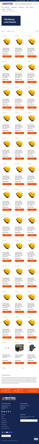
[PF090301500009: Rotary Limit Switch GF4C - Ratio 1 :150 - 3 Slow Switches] (31, 194)
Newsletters (9, 9)
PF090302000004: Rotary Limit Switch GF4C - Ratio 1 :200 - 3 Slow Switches (7, 229)
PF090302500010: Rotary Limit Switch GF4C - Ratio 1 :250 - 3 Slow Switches (31, 229)
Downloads (4, 9)
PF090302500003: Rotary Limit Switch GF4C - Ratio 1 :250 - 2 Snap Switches (7, 305)
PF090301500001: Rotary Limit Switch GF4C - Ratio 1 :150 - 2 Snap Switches (19, 203)
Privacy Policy (4, 420)
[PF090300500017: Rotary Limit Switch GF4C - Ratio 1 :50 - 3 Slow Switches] (19, 118)
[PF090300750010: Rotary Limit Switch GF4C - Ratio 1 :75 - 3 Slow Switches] (31, 143)
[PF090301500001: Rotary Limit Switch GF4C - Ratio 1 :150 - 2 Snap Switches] (19, 194)
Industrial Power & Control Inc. (8, 440)
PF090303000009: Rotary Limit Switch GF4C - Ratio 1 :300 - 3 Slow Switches (19, 331)
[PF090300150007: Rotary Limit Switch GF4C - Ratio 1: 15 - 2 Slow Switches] (19, 41)
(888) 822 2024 (12, 11)
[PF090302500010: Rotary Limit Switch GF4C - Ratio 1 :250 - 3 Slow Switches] (31, 220)
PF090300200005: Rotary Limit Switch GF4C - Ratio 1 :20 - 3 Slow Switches (19, 75)
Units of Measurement (5, 428)
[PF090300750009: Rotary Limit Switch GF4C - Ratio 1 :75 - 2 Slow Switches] (19, 143)
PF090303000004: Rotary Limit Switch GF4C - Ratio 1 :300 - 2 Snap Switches (19, 280)
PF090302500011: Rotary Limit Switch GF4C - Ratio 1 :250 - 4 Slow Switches (19, 305)
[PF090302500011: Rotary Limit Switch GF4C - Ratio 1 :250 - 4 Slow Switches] (19, 296)
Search (3, 416)
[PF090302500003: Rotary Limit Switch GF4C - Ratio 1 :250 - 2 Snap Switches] (7, 296)
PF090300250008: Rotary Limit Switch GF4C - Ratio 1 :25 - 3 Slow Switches (31, 101)
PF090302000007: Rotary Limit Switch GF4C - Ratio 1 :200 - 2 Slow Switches (19, 229)
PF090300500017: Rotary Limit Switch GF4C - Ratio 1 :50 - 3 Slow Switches (19, 127)
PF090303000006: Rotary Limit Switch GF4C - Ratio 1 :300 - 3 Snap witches (7, 280)
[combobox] (24, 4)
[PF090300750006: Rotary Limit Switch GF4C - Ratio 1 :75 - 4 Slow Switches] (7, 143)
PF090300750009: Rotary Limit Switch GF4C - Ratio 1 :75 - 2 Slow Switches (19, 152)
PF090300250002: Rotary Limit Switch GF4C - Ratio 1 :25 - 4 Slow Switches (6, 101)
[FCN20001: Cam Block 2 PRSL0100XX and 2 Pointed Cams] (19, 347)
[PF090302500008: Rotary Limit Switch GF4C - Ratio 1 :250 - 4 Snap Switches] (7, 245)
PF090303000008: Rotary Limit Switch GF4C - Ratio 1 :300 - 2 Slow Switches (7, 331)
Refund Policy (4, 424)
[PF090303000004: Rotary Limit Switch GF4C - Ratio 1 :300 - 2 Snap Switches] (19, 271)
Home (3, 7)
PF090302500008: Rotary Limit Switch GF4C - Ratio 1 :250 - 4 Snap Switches (7, 254)
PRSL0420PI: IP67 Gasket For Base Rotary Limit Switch (7, 356)
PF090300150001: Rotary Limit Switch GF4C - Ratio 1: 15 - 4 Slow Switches (6, 50)
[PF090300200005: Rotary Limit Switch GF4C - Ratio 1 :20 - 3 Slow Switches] (19, 66)
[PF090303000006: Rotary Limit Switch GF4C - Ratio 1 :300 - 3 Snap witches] (7, 271)
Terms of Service (4, 426)
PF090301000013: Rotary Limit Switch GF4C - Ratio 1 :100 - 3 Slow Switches (31, 178)
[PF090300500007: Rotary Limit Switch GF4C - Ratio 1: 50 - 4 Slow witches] (7, 118)
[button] (37, 4)
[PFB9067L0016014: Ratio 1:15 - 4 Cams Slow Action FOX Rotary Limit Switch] (31, 347)
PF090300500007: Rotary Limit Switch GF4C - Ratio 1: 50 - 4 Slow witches (6, 127)
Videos (27, 7)
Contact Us (32, 7)
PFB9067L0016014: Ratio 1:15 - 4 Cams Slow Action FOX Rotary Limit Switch (31, 357)
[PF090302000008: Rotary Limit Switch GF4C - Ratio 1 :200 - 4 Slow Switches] (19, 245)
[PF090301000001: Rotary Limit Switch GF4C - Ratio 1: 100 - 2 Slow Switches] (7, 169)
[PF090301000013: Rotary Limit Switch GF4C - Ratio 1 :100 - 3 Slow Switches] (31, 169)
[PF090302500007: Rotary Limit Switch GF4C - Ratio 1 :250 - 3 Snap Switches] (31, 271)
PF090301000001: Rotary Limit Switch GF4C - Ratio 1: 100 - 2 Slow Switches (7, 178)
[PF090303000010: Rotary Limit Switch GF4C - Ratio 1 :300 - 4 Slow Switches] (31, 322)
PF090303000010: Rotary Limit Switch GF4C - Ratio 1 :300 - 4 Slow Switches (31, 331)
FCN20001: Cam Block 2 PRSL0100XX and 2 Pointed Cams (19, 356)
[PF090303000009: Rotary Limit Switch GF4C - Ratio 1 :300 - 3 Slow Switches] (19, 322)
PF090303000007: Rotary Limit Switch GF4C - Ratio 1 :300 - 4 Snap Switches (31, 254)
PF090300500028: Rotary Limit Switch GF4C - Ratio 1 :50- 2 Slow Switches (31, 127)
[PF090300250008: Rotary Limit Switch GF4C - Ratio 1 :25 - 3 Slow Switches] (31, 92)
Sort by (8, 31)
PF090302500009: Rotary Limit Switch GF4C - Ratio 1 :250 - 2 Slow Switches (31, 305)
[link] (31, 368)
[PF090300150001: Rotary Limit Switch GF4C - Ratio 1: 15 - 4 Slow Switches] (7, 41)
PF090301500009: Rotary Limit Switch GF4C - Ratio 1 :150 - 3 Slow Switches (31, 203)
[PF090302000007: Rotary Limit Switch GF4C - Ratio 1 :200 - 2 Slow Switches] (19, 220)
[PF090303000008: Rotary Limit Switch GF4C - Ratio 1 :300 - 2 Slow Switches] (7, 322)
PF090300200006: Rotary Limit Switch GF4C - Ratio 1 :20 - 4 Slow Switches (31, 75)
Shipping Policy (4, 422)
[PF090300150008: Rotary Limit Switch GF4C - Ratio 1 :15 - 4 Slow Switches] (31, 41)
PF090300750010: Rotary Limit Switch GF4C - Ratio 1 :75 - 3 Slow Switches (31, 152)
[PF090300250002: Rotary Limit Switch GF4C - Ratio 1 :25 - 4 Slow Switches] (7, 92)
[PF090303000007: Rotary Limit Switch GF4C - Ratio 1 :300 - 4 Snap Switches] (31, 245)
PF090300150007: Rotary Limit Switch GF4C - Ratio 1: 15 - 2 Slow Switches (19, 50)
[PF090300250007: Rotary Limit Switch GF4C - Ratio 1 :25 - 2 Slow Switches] (19, 92)
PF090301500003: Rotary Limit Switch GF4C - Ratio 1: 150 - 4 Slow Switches (7, 203)
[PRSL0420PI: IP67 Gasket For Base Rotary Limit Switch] (7, 347)
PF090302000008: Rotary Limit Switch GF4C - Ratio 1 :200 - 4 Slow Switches (19, 254)
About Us (28, 0)
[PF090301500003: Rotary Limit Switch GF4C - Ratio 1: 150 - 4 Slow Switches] (7, 194)
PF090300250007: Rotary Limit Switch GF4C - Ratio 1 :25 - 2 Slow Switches (19, 101)
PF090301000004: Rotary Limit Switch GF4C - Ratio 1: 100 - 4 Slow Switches (19, 178)
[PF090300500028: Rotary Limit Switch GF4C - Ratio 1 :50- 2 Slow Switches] (31, 118)
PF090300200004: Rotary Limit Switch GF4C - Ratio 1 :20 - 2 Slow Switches (6, 75)
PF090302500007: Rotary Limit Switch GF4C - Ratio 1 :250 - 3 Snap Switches (31, 280)
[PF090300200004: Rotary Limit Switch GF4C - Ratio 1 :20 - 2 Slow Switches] (7, 66)
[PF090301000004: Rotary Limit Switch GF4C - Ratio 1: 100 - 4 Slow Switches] (19, 169)
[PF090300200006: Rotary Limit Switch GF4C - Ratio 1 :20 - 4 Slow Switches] (31, 66)
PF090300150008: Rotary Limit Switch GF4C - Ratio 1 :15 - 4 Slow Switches (31, 50)
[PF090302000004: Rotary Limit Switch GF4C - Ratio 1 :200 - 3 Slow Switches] (7, 220)
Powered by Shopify (14, 440)
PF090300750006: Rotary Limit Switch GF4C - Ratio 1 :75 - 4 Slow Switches (6, 152)
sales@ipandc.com (5, 11)
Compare (5, 35)
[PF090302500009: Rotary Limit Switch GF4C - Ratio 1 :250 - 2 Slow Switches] (31, 296)
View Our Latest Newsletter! (20, 0)
